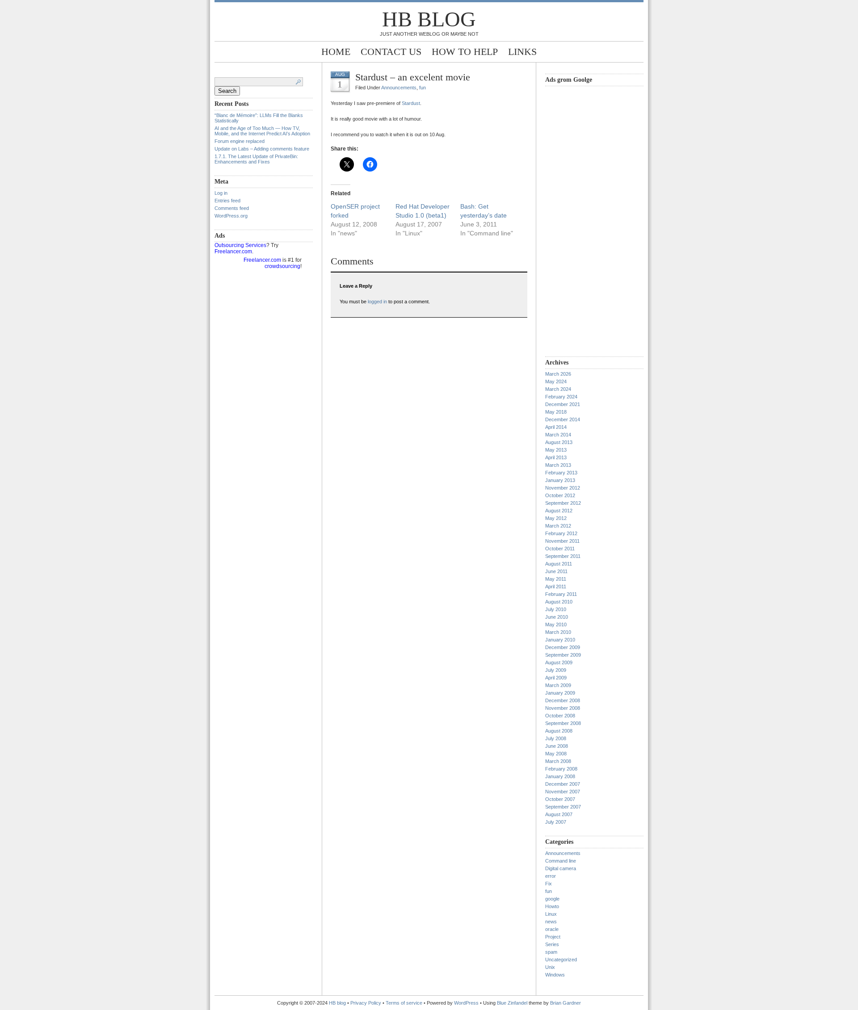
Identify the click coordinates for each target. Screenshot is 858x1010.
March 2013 (558, 465)
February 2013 (561, 472)
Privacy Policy (366, 1003)
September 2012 (563, 503)
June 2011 (556, 571)
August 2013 (558, 442)
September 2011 (562, 556)
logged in (377, 301)
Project (552, 936)
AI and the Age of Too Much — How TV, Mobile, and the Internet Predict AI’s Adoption (262, 131)
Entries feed (227, 200)
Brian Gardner (565, 1003)
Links (522, 51)
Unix (550, 967)
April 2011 (555, 586)
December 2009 (562, 647)
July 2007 (555, 822)
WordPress (466, 1003)
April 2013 (556, 457)
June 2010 (556, 617)
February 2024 (561, 396)
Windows (555, 974)
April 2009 (556, 677)
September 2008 (563, 723)
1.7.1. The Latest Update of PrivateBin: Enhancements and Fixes (256, 159)
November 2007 (562, 791)
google (552, 898)
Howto (552, 906)
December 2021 (562, 404)
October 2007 (560, 799)
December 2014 (562, 419)
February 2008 (561, 768)
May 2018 (556, 412)
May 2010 (556, 624)
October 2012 (560, 495)
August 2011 (558, 563)
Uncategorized (561, 959)
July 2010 (555, 609)
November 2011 (562, 541)
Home (335, 51)
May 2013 (556, 450)
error (550, 876)
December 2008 (562, 700)
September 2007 (563, 806)
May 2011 (555, 579)
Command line (560, 860)
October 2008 (560, 715)
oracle (552, 929)
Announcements (398, 87)
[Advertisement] (581, 220)
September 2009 (563, 655)
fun (422, 87)
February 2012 (561, 533)
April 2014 (556, 427)
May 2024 (556, 381)
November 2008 (562, 708)
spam (551, 952)
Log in (220, 193)
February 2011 (561, 594)
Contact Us (391, 51)
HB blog (429, 19)
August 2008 (558, 730)
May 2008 (556, 753)
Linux (551, 914)
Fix (548, 883)
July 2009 (555, 670)
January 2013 (560, 480)
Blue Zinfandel (513, 1003)
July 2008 (555, 738)
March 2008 (558, 761)
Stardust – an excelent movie (412, 77)
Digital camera (560, 868)
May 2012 (556, 518)
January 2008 (560, 776)
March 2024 (558, 389)
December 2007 (562, 784)
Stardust (411, 103)
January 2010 (560, 639)
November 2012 (562, 487)
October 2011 (560, 548)
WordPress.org (231, 215)
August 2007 (558, 814)
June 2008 (556, 746)
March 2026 (558, 374)
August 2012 (558, 510)
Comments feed (231, 208)
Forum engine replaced (239, 141)
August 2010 (558, 601)
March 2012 (558, 525)
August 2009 (558, 662)
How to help (465, 51)
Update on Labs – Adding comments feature (261, 148)
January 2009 (560, 693)
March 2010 (558, 632)
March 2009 (558, 685)
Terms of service (404, 1003)
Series (552, 944)
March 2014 (558, 434)
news (551, 921)
